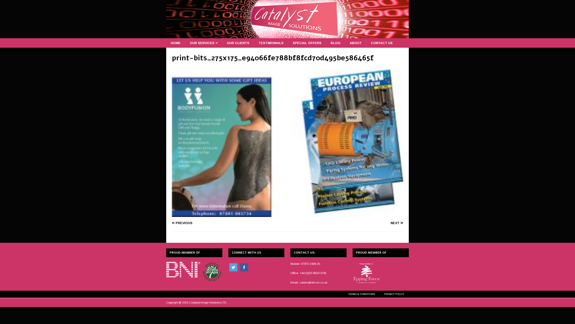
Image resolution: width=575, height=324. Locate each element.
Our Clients (238, 43)
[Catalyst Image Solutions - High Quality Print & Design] (287, 36)
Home (176, 43)
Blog (336, 43)
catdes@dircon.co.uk (313, 282)
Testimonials (271, 43)
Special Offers (307, 43)
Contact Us (382, 43)
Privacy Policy (394, 294)
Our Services (202, 43)
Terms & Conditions (361, 294)
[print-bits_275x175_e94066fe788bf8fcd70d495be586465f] (287, 214)
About (356, 43)
